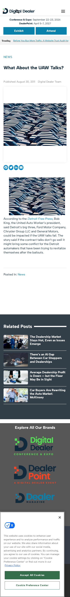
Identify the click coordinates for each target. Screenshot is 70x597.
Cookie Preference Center (32, 585)
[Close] (60, 517)
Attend (51, 31)
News (8, 57)
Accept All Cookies (32, 575)
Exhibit (19, 31)
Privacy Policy (12, 565)
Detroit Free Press (39, 219)
